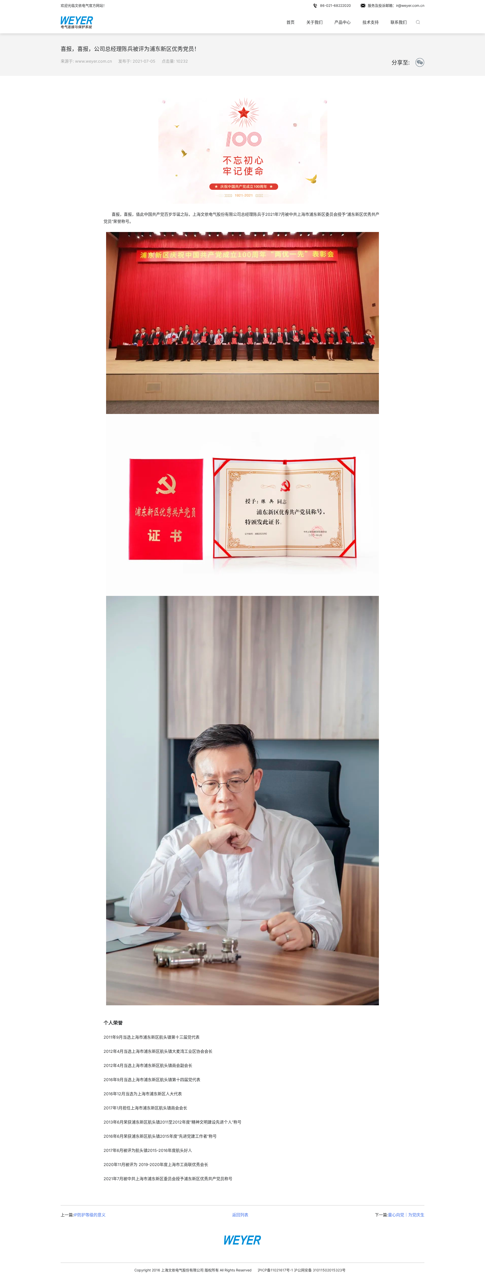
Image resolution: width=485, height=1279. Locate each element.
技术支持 (370, 22)
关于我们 (314, 22)
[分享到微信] (419, 62)
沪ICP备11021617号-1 (275, 1270)
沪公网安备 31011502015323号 (320, 1270)
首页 (290, 22)
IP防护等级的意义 (90, 1214)
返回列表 (240, 1214)
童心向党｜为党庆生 (406, 1214)
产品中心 (342, 22)
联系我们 (399, 22)
